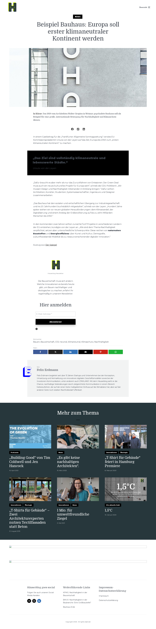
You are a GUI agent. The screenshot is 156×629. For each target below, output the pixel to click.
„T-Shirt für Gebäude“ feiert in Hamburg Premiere (122, 462)
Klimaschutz (87, 342)
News (77, 17)
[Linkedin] (39, 601)
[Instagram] (29, 601)
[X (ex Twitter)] (34, 601)
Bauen (36, 342)
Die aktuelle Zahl (113, 505)
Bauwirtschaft (47, 342)
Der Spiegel (51, 245)
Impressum (104, 596)
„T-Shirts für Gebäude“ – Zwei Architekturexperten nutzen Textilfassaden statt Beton (29, 518)
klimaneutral (74, 342)
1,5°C (108, 510)
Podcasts (15, 452)
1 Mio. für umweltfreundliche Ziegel (73, 514)
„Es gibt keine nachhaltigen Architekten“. (68, 462)
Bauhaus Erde (69, 607)
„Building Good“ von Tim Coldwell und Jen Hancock (29, 462)
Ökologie (124, 452)
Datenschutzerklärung (108, 600)
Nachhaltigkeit (101, 342)
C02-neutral (61, 342)
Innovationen (111, 452)
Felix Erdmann (47, 370)
